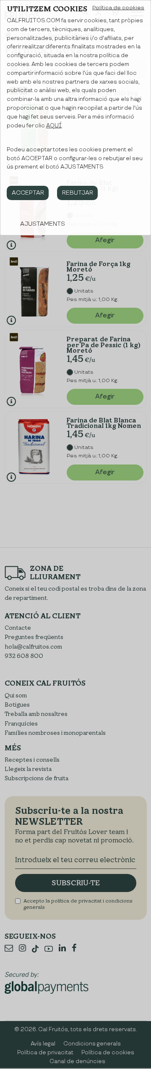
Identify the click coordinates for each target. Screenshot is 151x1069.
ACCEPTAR (28, 192)
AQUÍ (54, 125)
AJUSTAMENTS (42, 223)
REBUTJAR (77, 192)
